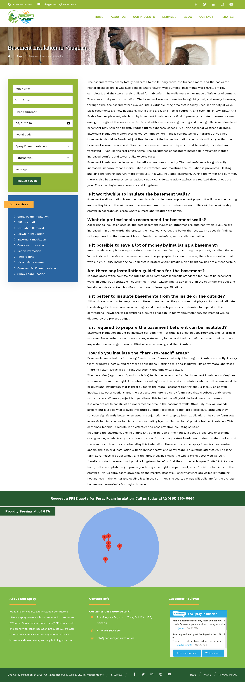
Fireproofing (25, 256)
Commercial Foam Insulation (37, 268)
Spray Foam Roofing (31, 274)
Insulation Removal (30, 228)
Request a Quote (27, 180)
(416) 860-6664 (181, 498)
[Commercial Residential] (43, 158)
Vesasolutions (95, 674)
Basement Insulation (31, 239)
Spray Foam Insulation (33, 216)
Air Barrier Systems (30, 262)
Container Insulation (31, 245)
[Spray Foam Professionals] (21, 17)
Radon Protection (29, 251)
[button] (108, 536)
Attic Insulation (27, 222)
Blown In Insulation (30, 233)
